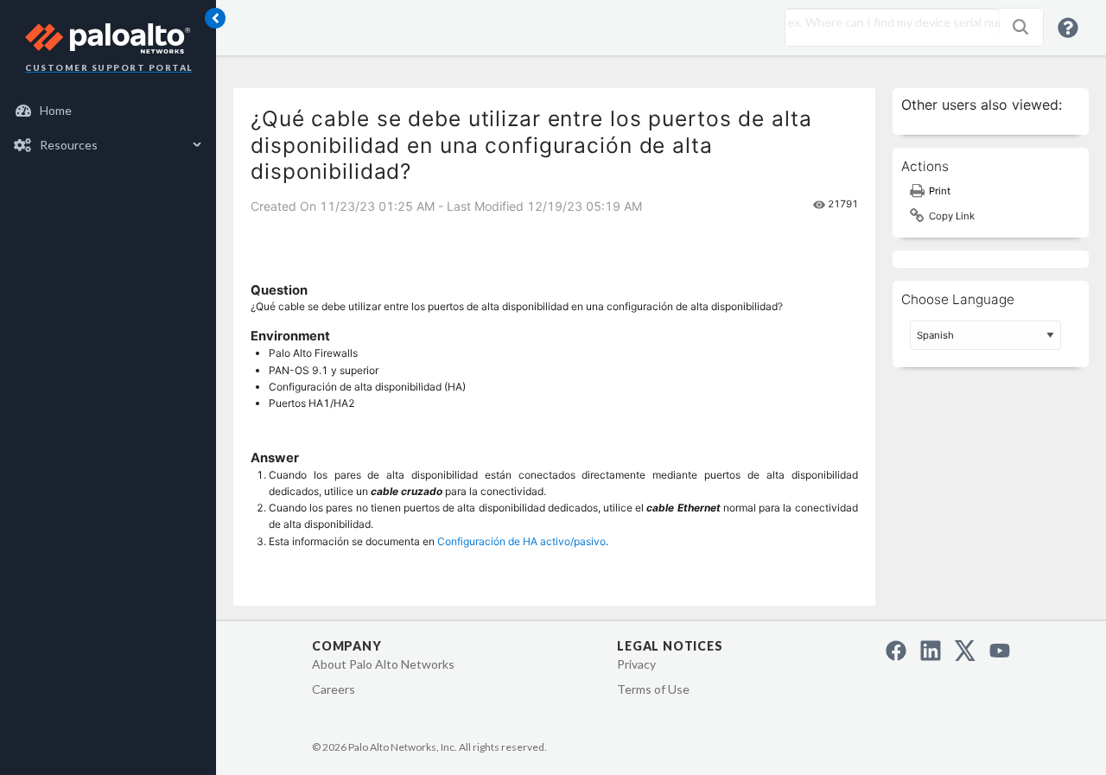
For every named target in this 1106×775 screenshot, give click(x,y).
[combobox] (888, 22)
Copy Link (952, 216)
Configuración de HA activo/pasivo (521, 541)
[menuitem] (108, 110)
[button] (1020, 27)
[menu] (108, 127)
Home (56, 110)
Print (939, 191)
